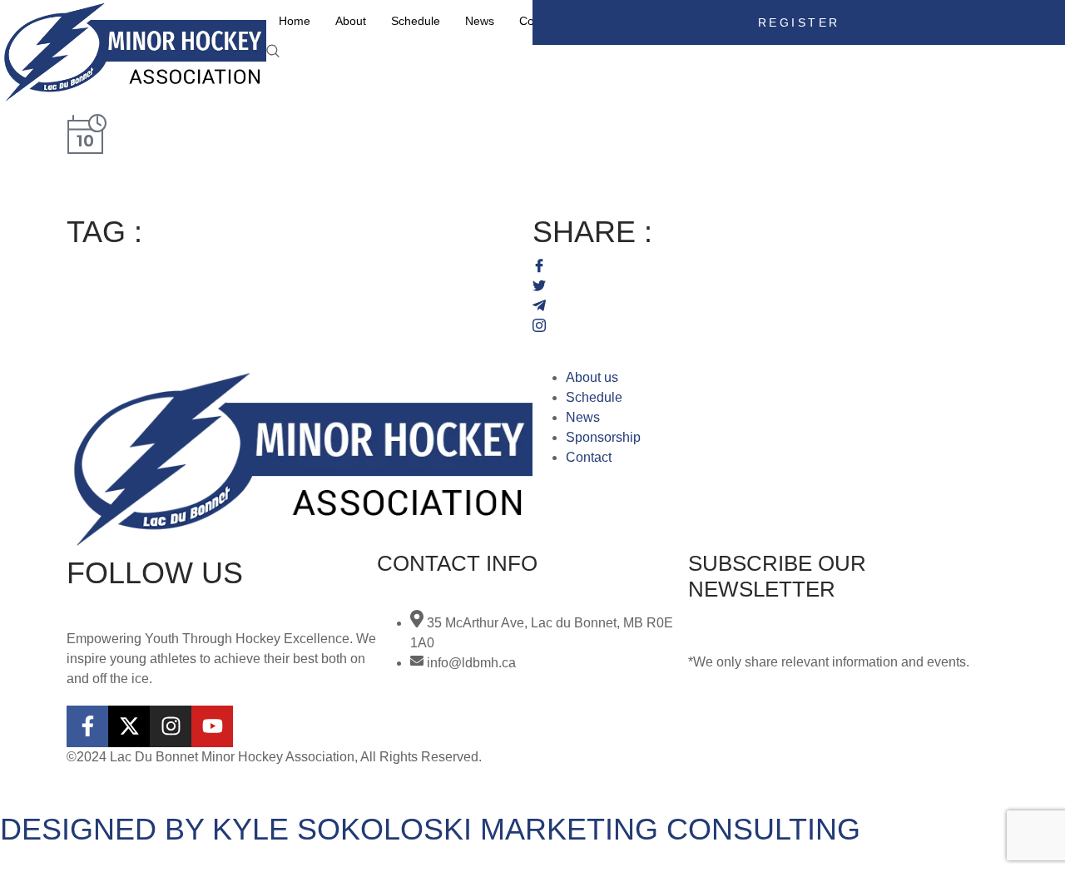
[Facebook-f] (87, 726)
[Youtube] (212, 726)
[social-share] (765, 265)
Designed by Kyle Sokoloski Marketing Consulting (430, 829)
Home (294, 20)
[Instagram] (170, 726)
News (479, 20)
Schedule (415, 20)
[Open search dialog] (274, 51)
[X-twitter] (129, 726)
